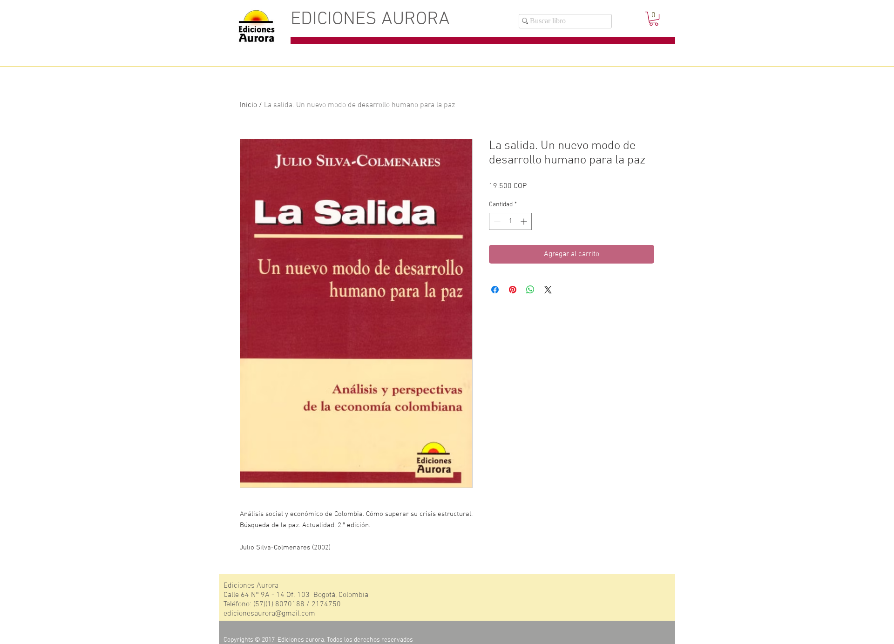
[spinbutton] (510, 221)
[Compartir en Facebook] (495, 289)
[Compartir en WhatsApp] (530, 289)
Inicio (248, 105)
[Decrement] (496, 221)
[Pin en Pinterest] (512, 289)
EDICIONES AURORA (370, 19)
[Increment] (524, 221)
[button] (653, 19)
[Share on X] (548, 289)
